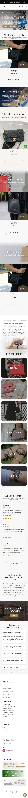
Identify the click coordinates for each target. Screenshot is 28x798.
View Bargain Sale (8, 104)
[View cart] (19, 6)
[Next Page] (26, 58)
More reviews (14, 563)
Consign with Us (6, 729)
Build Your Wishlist (9, 25)
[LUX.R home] (5, 7)
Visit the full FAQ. (21, 672)
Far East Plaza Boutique (9, 2)
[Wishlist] (15, 6)
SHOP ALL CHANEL (14, 305)
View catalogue (14, 79)
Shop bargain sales (14, 162)
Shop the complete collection (13, 337)
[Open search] (23, 6)
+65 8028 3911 (13, 1)
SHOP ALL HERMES (14, 232)
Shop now (14, 615)
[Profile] (11, 6)
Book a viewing (6, 727)
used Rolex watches (6, 17)
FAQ (3, 732)
